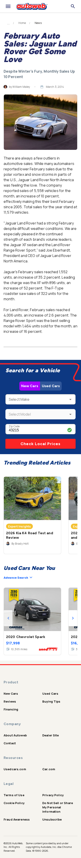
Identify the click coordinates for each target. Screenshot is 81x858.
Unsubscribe (52, 819)
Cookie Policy (14, 803)
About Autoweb (15, 735)
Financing (11, 709)
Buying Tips (51, 701)
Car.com (48, 769)
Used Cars (51, 386)
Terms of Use (14, 795)
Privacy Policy (53, 795)
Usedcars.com (15, 769)
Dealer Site (50, 735)
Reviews (10, 701)
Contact (10, 743)
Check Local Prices (40, 443)
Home (22, 23)
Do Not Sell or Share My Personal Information (57, 807)
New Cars (29, 386)
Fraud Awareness (17, 819)
